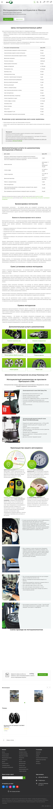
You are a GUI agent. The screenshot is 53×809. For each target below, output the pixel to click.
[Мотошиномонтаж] (14, 696)
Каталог (4, 749)
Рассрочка (21, 757)
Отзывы (38, 761)
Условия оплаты (23, 752)
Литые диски (5, 763)
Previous (47, 687)
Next (50, 687)
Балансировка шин (23, 769)
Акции (20, 759)
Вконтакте (3, 786)
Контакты (38, 763)
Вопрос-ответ (22, 761)
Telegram (13, 786)
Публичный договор (41, 759)
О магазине (39, 749)
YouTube (17, 786)
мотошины (40, 197)
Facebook (7, 786)
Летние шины (5, 755)
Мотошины (4, 759)
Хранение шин (22, 767)
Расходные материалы (7, 767)
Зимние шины (5, 754)
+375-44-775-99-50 (17, 141)
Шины (3, 752)
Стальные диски (6, 765)
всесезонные (34, 197)
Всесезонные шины (7, 757)
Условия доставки (23, 754)
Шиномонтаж (22, 763)
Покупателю (22, 749)
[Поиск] (37, 2)
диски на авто (39, 196)
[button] (47, 738)
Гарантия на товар (23, 755)
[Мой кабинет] (40, 2)
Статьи (37, 755)
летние (24, 197)
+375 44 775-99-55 (43, 777)
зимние (28, 197)
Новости (38, 754)
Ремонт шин (22, 765)
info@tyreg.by (41, 780)
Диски (3, 761)
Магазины (38, 752)
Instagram (10, 786)
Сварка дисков (22, 771)
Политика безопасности (42, 757)
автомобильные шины (7, 197)
